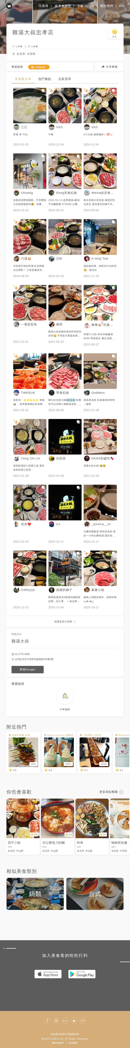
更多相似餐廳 (108, 792)
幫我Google (27, 669)
